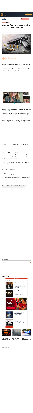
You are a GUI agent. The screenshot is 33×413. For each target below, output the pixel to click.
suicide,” (19, 118)
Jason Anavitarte (8, 109)
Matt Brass (24, 185)
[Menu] (30, 18)
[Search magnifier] (30, 262)
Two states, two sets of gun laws (12, 93)
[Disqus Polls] (16, 201)
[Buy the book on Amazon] (2, 14)
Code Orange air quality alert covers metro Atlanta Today (16, 338)
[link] (5, 93)
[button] (16, 14)
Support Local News (25, 18)
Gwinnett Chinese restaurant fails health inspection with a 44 (6, 338)
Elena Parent (5, 152)
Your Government (5, 22)
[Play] (26, 101)
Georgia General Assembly (14, 185)
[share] (21, 93)
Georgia (3, 114)
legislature (20, 185)
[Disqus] (16, 223)
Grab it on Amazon (28, 14)
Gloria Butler (7, 185)
